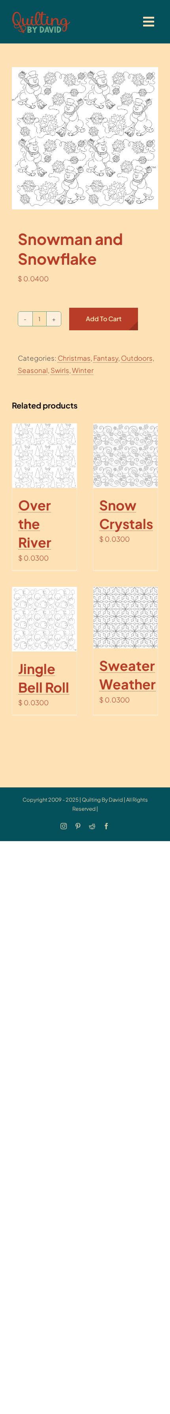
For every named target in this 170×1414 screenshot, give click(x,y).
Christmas (74, 358)
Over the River (34, 524)
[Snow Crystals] (125, 456)
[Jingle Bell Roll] (44, 619)
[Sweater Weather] (125, 617)
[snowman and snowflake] (85, 138)
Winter (83, 370)
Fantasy (105, 358)
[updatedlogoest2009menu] (41, 12)
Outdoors (137, 358)
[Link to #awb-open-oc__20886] (148, 21)
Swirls (60, 370)
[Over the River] (44, 456)
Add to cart (103, 318)
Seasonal (33, 370)
